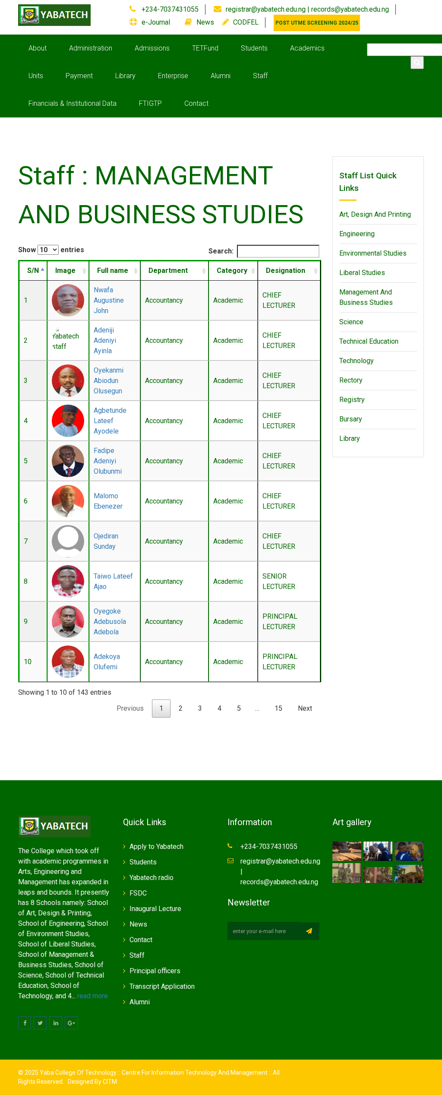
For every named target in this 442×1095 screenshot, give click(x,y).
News (205, 22)
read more (92, 996)
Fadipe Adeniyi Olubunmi (108, 460)
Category (232, 270)
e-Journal (156, 22)
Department (168, 270)
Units (35, 76)
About (37, 48)
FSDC (138, 893)
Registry (352, 400)
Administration (90, 48)
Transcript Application (162, 986)
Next (305, 708)
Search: (221, 251)
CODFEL (246, 22)
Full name (112, 270)
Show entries (51, 250)
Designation (285, 270)
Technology (356, 361)
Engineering (357, 234)
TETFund (205, 48)
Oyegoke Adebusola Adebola (110, 621)
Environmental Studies (373, 253)
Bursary (350, 419)
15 (278, 708)
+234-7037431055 (169, 9)
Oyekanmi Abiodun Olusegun (108, 380)
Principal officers (154, 971)
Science (351, 322)
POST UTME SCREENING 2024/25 (316, 23)
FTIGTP (150, 103)
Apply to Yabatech (156, 846)
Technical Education (368, 341)
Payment (79, 76)
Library (125, 76)
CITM (109, 1081)
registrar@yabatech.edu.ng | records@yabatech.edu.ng (307, 9)
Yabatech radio (151, 877)
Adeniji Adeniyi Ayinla (105, 340)
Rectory (351, 380)
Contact (196, 103)
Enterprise (173, 76)
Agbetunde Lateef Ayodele (110, 420)
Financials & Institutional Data (72, 103)
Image (65, 270)
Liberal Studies (362, 273)
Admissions (152, 48)
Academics (307, 48)
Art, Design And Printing (375, 214)
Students (254, 48)
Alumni (220, 76)
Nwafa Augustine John (109, 300)
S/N (33, 270)
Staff (260, 76)
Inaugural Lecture (155, 909)
